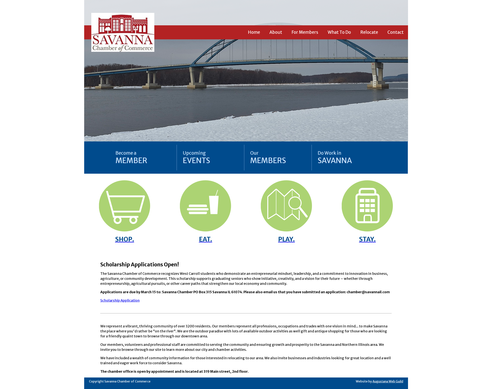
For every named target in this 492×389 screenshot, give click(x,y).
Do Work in (335, 157)
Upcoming (196, 157)
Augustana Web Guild (387, 381)
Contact (395, 32)
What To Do (339, 32)
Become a (131, 157)
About (275, 32)
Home (254, 32)
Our (268, 157)
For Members (305, 32)
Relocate (369, 32)
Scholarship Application (120, 300)
